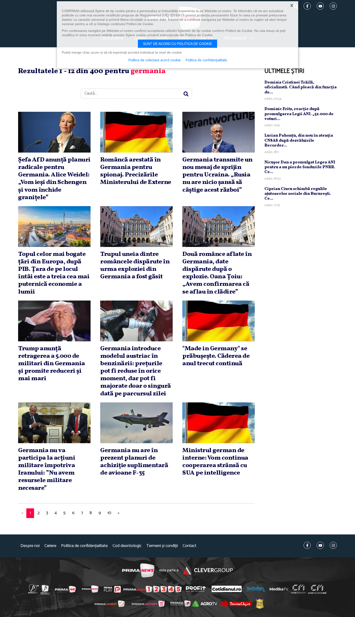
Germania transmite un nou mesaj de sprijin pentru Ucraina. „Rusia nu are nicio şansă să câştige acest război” (217, 174)
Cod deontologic (127, 546)
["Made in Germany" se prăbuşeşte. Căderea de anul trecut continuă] (218, 321)
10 (109, 513)
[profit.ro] (196, 589)
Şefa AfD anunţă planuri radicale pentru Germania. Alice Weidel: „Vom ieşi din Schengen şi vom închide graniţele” (54, 178)
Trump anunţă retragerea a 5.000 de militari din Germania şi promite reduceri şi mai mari (51, 363)
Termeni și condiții (162, 546)
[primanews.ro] (90, 589)
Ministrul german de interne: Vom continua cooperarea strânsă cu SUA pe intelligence (215, 461)
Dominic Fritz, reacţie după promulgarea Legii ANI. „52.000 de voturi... (299, 114)
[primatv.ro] (33, 589)
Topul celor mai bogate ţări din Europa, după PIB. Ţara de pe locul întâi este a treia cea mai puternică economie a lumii (53, 273)
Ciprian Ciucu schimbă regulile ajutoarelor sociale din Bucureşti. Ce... (297, 194)
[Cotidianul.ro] (226, 589)
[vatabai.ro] (260, 603)
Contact (189, 546)
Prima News (138, 570)
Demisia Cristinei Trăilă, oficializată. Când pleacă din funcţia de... (300, 87)
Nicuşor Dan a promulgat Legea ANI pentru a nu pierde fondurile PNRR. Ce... (299, 167)
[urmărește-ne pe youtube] (320, 545)
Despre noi (30, 546)
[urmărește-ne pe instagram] (333, 545)
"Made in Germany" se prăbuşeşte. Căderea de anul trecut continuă (215, 356)
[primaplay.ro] (112, 589)
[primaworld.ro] (180, 603)
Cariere (50, 546)
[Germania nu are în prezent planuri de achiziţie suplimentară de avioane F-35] (136, 422)
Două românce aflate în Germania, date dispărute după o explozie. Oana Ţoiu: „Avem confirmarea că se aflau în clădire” (217, 273)
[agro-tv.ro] (205, 604)
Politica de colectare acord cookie (154, 60)
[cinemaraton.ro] (298, 589)
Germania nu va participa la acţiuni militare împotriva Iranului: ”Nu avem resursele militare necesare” (46, 469)
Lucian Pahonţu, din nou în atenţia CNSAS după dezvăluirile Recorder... (298, 140)
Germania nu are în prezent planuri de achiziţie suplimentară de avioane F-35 (134, 461)
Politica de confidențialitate (84, 546)
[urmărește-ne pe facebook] (307, 545)
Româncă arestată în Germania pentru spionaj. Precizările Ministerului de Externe (135, 171)
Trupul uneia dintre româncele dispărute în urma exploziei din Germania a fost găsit (135, 265)
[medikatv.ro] (279, 589)
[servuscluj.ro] (235, 603)
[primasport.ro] (152, 589)
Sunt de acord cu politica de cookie (177, 44)
